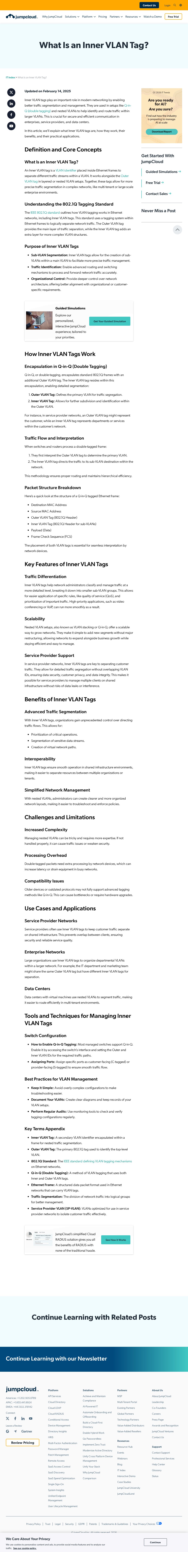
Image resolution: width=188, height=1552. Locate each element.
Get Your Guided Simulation (110, 321)
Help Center (158, 1464)
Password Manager (58, 1448)
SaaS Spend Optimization (61, 1478)
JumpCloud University (128, 1487)
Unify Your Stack (91, 1466)
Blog (119, 1464)
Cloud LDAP (54, 1407)
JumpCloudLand (125, 1493)
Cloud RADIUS (56, 1413)
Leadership (158, 1401)
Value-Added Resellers (129, 1431)
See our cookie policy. (25, 1548)
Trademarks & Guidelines (115, 1523)
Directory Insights (57, 1431)
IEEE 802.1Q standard (45, 212)
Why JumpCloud (52, 16)
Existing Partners (126, 1407)
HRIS (50, 1437)
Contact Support (161, 1452)
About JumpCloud (161, 1396)
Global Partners (125, 1413)
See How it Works (116, 1239)
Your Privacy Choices (144, 1523)
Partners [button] (115, 16)
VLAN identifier (66, 170)
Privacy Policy (33, 1523)
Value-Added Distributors (130, 1425)
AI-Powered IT (90, 1406)
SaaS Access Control (59, 1466)
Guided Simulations (162, 171)
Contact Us (149, 5)
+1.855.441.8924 (22, 1402)
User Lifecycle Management (62, 1506)
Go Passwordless (92, 1438)
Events (120, 1452)
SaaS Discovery (56, 1472)
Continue (155, 1542)
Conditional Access (58, 1419)
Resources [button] (131, 16)
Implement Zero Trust (94, 1444)
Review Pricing (22, 1442)
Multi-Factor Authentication (62, 1443)
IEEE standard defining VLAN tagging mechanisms (98, 1161)
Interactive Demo (126, 1476)
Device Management (59, 1425)
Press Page (158, 1419)
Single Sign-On (56, 1484)
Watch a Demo (153, 16)
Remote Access (56, 1460)
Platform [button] (87, 16)
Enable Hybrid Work (93, 1432)
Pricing (102, 16)
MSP (119, 1396)
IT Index (10, 77)
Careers (156, 1413)
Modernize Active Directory (97, 1450)
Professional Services (163, 1458)
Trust (47, 1523)
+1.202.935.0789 (26, 1397)
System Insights (56, 1489)
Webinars (122, 1458)
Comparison (89, 1478)
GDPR (81, 1523)
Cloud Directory (56, 1401)
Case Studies (124, 1481)
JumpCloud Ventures (163, 1431)
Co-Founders (159, 1407)
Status (155, 1476)
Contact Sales (157, 193)
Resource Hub (125, 1446)
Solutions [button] (70, 16)
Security (69, 1523)
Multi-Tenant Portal (127, 1401)
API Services (54, 1396)
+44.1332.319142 (23, 1406)
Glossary (156, 1470)
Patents (93, 1523)
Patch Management (58, 1454)
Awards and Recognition (165, 1425)
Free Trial (173, 16)
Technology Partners (128, 1419)
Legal (58, 1523)
